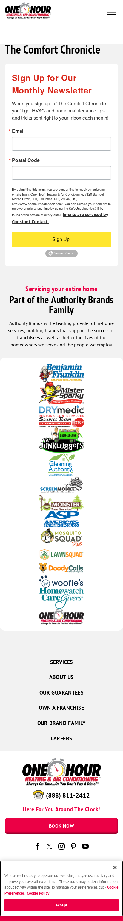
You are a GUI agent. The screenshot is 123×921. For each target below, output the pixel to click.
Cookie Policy (38, 893)
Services (61, 662)
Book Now (61, 826)
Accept (61, 905)
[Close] (115, 867)
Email (18, 131)
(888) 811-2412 (68, 795)
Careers (62, 738)
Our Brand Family (61, 723)
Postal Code (26, 160)
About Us (61, 677)
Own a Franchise (61, 707)
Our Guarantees (61, 692)
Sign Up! (61, 239)
